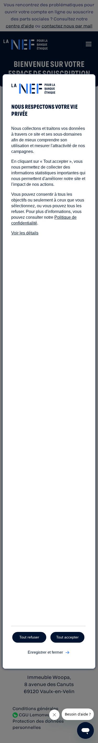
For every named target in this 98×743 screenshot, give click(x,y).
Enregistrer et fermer (45, 652)
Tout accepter (67, 637)
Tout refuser (29, 637)
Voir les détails (24, 233)
